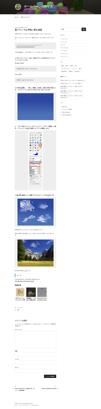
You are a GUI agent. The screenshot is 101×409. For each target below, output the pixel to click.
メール (17, 359)
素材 (62, 65)
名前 (16, 351)
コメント (18, 329)
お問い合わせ (35, 405)
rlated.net (20, 403)
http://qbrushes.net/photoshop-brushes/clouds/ (26, 46)
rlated (25, 27)
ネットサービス (64, 47)
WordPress (64, 71)
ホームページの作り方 (38, 6)
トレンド (63, 44)
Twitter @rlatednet (66, 115)
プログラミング (64, 53)
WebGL (71, 71)
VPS (76, 65)
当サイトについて (25, 17)
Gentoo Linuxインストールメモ (68, 80)
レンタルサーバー (65, 68)
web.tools (64, 106)
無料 (67, 65)
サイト (17, 367)
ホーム (16, 17)
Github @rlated (66, 112)
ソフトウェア (19, 307)
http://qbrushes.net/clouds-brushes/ (24, 281)
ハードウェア (64, 50)
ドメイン (74, 68)
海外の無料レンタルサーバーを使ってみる (71, 86)
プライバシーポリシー (24, 405)
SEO (80, 68)
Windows (77, 71)
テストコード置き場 (67, 109)
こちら (25, 270)
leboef (20, 52)
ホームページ (64, 56)
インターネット (64, 39)
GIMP (18, 309)
